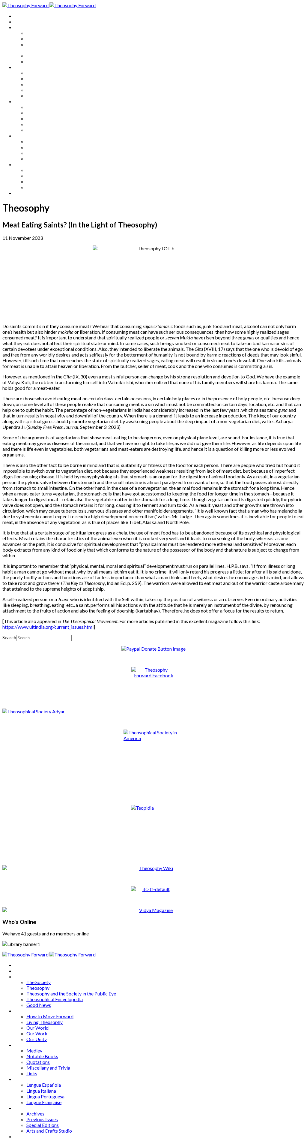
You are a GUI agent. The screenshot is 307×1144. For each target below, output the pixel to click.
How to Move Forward (49, 73)
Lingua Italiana (41, 147)
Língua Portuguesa (45, 153)
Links (31, 130)
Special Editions (42, 181)
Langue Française (43, 158)
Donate (22, 193)
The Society (38, 33)
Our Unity (36, 95)
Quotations (38, 118)
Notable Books (42, 113)
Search (9, 637)
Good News (38, 61)
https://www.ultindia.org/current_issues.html (48, 627)
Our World (37, 84)
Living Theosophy (44, 78)
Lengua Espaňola (43, 141)
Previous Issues (42, 176)
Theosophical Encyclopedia (54, 56)
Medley (34, 107)
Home (20, 16)
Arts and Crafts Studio (49, 187)
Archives (23, 164)
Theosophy (37, 38)
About (21, 21)
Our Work (36, 90)
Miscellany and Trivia (48, 124)
